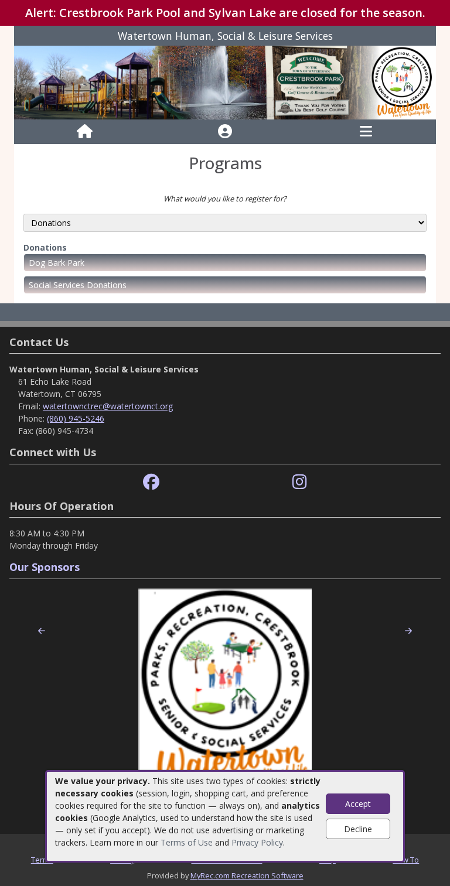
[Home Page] (85, 131)
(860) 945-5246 (75, 418)
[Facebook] (151, 482)
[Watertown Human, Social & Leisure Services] (225, 81)
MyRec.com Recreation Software (247, 875)
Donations (45, 247)
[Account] (225, 131)
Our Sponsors (44, 567)
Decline (358, 828)
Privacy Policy (257, 842)
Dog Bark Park (56, 262)
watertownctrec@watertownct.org (108, 406)
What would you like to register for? (225, 198)
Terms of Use (187, 842)
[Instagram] (299, 482)
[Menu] (366, 131)
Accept (358, 803)
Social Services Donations (78, 284)
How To (406, 859)
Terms (42, 859)
